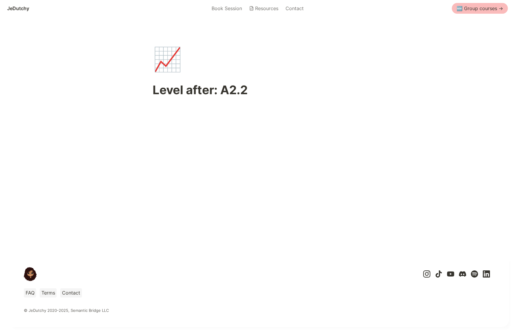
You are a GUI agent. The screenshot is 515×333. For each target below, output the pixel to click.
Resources (266, 8)
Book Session (227, 8)
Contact (295, 8)
